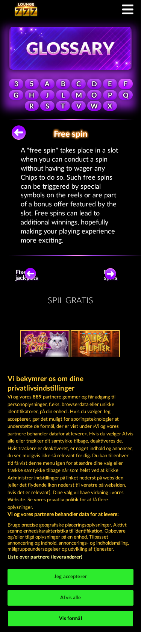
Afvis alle (70, 597)
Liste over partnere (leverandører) (45, 557)
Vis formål (70, 618)
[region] (70, 494)
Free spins (110, 275)
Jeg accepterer (70, 576)
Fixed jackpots (28, 275)
